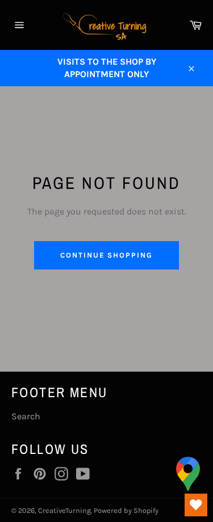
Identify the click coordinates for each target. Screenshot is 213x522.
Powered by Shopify (126, 510)
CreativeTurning (64, 510)
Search (25, 416)
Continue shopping (106, 255)
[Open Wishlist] (196, 505)
